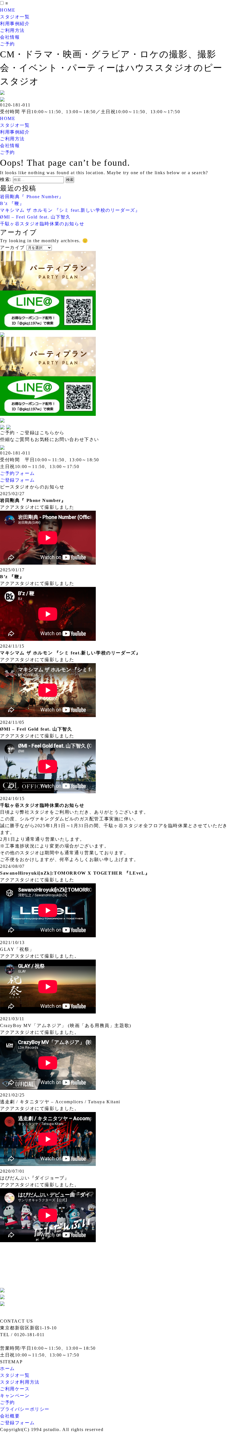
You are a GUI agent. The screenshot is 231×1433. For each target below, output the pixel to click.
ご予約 (7, 43)
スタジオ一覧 (15, 16)
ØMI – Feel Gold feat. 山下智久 (35, 217)
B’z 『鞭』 (12, 203)
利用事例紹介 (15, 23)
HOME (7, 10)
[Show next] (8, 425)
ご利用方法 (12, 30)
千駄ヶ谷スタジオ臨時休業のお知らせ (42, 223)
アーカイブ (12, 247)
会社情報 (10, 37)
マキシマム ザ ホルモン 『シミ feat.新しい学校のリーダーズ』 (70, 210)
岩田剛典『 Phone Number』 (32, 196)
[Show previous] (3, 425)
